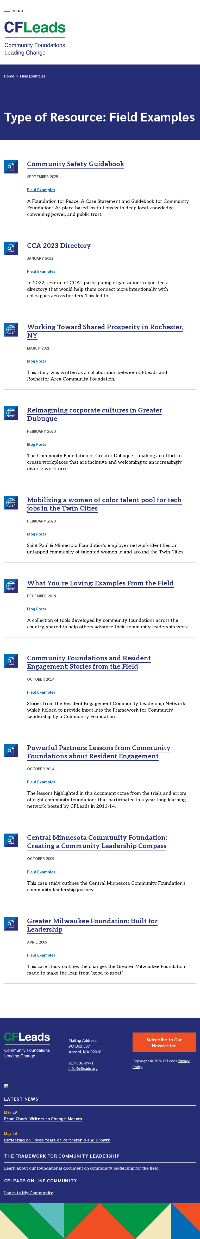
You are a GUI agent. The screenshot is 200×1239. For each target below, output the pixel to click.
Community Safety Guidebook (75, 164)
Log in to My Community (28, 1193)
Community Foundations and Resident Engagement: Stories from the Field (89, 662)
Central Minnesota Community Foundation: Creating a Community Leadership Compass (97, 842)
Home (9, 75)
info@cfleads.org (83, 1069)
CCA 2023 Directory (59, 246)
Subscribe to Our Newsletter (164, 1042)
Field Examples (41, 189)
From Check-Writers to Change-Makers (43, 1118)
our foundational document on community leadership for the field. (94, 1168)
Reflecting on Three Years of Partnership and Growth (57, 1140)
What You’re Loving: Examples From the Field (100, 583)
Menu (17, 10)
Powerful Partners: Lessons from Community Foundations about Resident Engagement (99, 752)
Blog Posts (36, 360)
